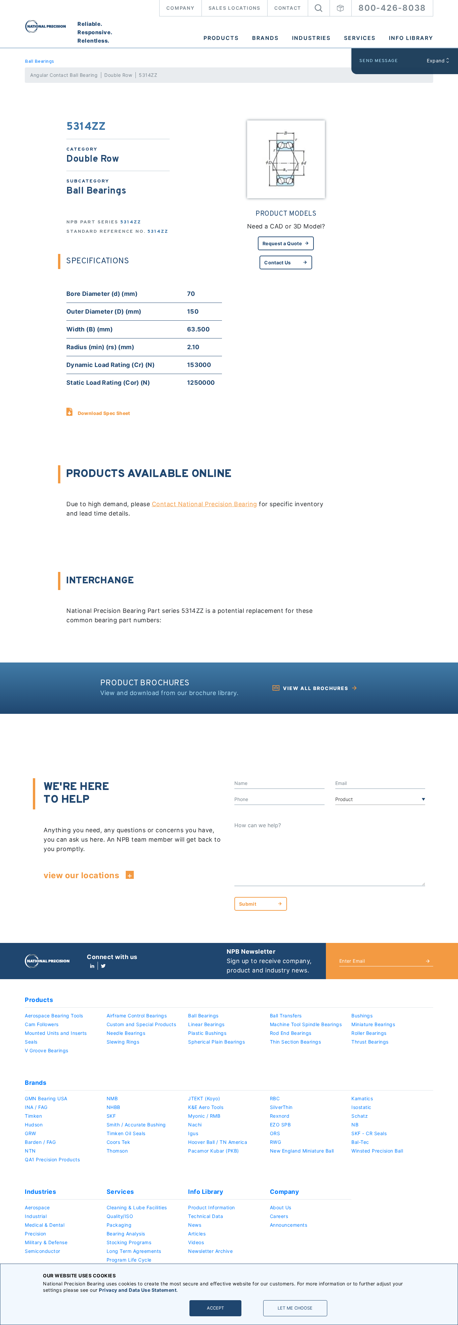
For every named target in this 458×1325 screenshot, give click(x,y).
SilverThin (281, 1107)
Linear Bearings (206, 1024)
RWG (275, 1142)
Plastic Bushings (207, 1033)
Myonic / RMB (204, 1116)
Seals (31, 1042)
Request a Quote (282, 243)
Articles (197, 1233)
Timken (33, 1116)
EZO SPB (280, 1124)
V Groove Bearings (46, 1050)
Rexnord (280, 1116)
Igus (193, 1133)
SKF (111, 1116)
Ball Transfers (286, 1015)
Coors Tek (118, 1142)
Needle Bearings (126, 1033)
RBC (275, 1098)
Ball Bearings (39, 61)
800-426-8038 (392, 8)
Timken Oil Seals (126, 1133)
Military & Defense (46, 1242)
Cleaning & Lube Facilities (137, 1207)
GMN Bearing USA (46, 1098)
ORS (275, 1133)
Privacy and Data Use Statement (137, 1290)
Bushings (362, 1015)
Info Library (411, 38)
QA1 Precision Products (52, 1159)
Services (360, 38)
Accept (215, 1308)
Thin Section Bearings (295, 1042)
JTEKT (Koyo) (204, 1098)
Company (180, 8)
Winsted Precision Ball (377, 1151)
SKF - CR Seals (369, 1133)
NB (354, 1124)
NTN (30, 1151)
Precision (35, 1233)
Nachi (195, 1124)
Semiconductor (42, 1251)
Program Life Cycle (129, 1260)
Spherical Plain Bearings (216, 1042)
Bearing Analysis (126, 1233)
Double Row (118, 75)
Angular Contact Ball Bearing (64, 75)
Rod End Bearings (290, 1033)
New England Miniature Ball (302, 1151)
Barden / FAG (40, 1142)
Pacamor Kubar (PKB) (213, 1151)
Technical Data (205, 1216)
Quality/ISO (120, 1216)
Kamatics (362, 1098)
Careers (279, 1216)
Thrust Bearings (370, 1042)
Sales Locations (235, 8)
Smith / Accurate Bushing (136, 1124)
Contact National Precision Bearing (204, 504)
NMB (112, 1098)
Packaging (119, 1225)
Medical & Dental (44, 1225)
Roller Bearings (369, 1033)
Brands (265, 38)
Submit (247, 904)
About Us (280, 1207)
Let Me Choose (295, 1308)
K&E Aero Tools (205, 1107)
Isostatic (361, 1107)
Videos (196, 1242)
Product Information (211, 1207)
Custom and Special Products (141, 1024)
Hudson (34, 1124)
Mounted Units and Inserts (56, 1033)
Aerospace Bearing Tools (54, 1015)
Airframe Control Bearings (137, 1015)
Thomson (117, 1151)
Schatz (359, 1116)
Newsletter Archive (210, 1251)
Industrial (36, 1216)
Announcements (288, 1225)
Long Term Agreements (134, 1251)
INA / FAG (36, 1107)
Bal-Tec (360, 1142)
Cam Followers (42, 1024)
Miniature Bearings (373, 1024)
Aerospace (37, 1207)
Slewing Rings (123, 1042)
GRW (30, 1133)
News (194, 1225)
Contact (287, 8)
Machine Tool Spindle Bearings (306, 1024)
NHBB (113, 1107)
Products (221, 38)
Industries (311, 38)
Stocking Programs (129, 1242)
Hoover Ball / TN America (217, 1142)
